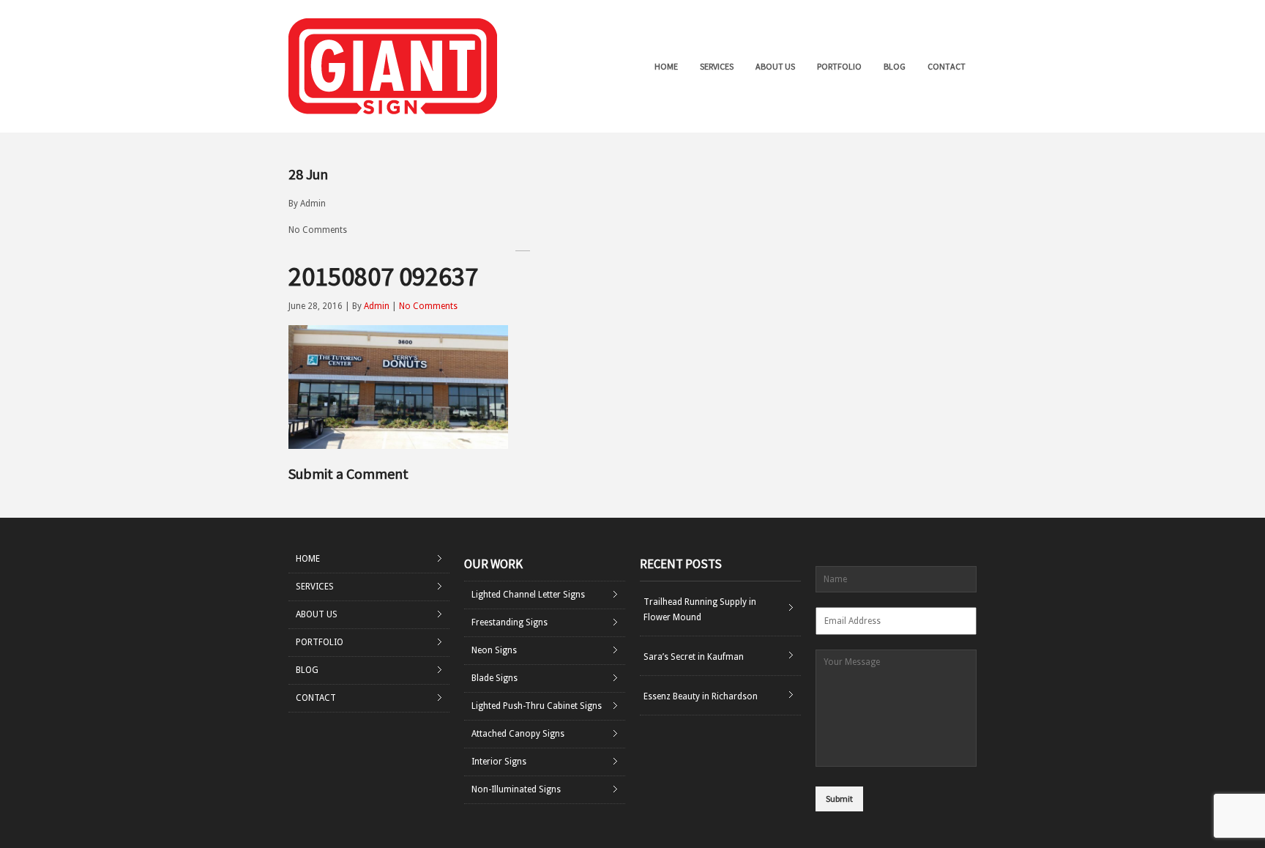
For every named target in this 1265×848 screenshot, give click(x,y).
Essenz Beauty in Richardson (700, 696)
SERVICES (717, 66)
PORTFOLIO (839, 66)
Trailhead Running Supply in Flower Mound (699, 609)
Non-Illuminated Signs (516, 789)
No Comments (317, 230)
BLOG (895, 66)
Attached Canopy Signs (517, 734)
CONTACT (947, 66)
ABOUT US (775, 66)
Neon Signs (494, 650)
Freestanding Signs (509, 622)
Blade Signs (494, 678)
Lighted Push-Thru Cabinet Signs (536, 706)
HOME (666, 66)
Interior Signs (498, 761)
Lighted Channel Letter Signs (528, 594)
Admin (313, 203)
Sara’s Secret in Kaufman (693, 657)
